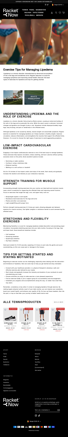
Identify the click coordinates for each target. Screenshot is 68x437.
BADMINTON (41, 10)
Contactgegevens (8, 388)
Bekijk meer (58, 302)
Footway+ (37, 430)
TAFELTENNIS (38, 12)
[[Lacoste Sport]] (39, 367)
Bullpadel (37, 353)
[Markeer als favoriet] (5, 310)
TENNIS (25, 10)
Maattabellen (7, 385)
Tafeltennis (6, 364)
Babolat (37, 359)
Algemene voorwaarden (9, 390)
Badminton (6, 362)
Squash (5, 359)
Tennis (5, 353)
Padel (4, 356)
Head (36, 364)
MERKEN (39, 15)
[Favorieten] (60, 12)
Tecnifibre (37, 362)
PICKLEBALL (30, 15)
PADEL (32, 10)
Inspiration (6, 382)
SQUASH (27, 12)
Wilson (37, 356)
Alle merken (38, 370)
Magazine (6, 379)
